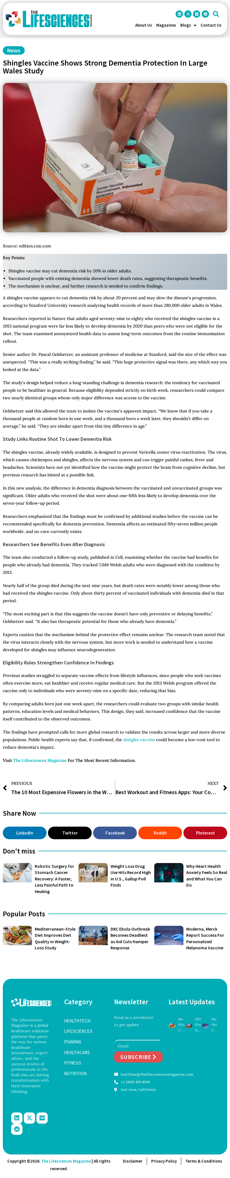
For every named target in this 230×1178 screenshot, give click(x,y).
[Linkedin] (179, 14)
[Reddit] (205, 14)
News (13, 50)
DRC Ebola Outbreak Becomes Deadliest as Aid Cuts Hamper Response (198, 1025)
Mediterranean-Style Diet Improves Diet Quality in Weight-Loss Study (181, 1025)
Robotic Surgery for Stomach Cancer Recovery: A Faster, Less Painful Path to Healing (54, 878)
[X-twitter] (188, 14)
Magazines (166, 25)
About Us (143, 25)
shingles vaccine (139, 739)
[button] (216, 14)
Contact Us (211, 25)
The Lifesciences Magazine (39, 760)
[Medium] (196, 14)
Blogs (185, 25)
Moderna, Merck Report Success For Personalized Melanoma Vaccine (215, 1025)
